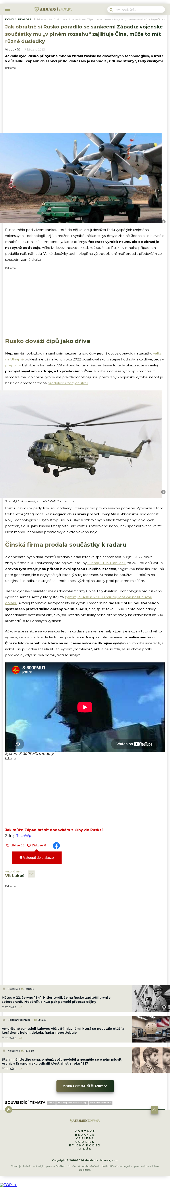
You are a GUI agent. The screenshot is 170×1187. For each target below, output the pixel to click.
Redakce (85, 1134)
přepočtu (13, 365)
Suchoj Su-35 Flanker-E (106, 563)
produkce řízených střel (68, 383)
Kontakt (85, 1131)
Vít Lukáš (12, 49)
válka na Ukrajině (100, 1103)
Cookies (85, 1142)
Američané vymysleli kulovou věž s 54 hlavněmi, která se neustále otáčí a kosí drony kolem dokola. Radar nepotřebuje (63, 1031)
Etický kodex (85, 1145)
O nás (85, 1149)
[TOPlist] (8, 1185)
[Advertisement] (85, 100)
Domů (9, 19)
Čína (51, 1103)
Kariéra (85, 1138)
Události (25, 19)
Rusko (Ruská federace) (72, 1103)
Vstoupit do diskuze (38, 857)
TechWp (23, 836)
